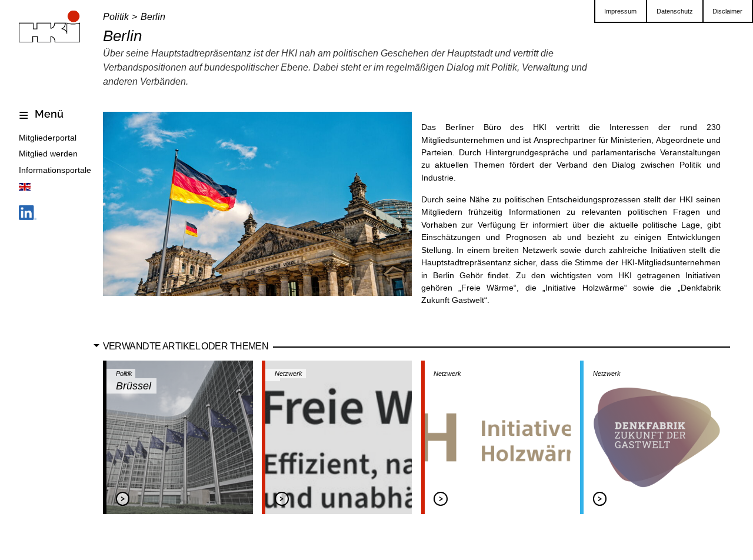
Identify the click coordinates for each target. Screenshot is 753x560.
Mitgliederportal (47, 137)
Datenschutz (675, 11)
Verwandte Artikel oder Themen (185, 346)
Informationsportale (55, 170)
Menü (48, 114)
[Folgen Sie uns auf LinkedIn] (27, 215)
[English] (25, 188)
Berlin (153, 17)
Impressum (620, 11)
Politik (116, 17)
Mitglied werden (48, 153)
